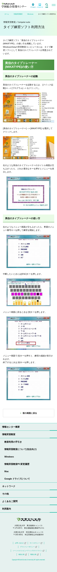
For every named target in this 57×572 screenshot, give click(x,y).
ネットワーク (8, 486)
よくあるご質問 (10, 501)
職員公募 (33, 554)
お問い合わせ (19, 543)
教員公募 (21, 554)
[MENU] (53, 5)
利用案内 (6, 508)
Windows (30, 14)
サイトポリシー (35, 543)
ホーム (7, 14)
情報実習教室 (18, 14)
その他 (5, 493)
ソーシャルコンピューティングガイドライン (27, 550)
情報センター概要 (11, 427)
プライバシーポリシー (27, 547)
